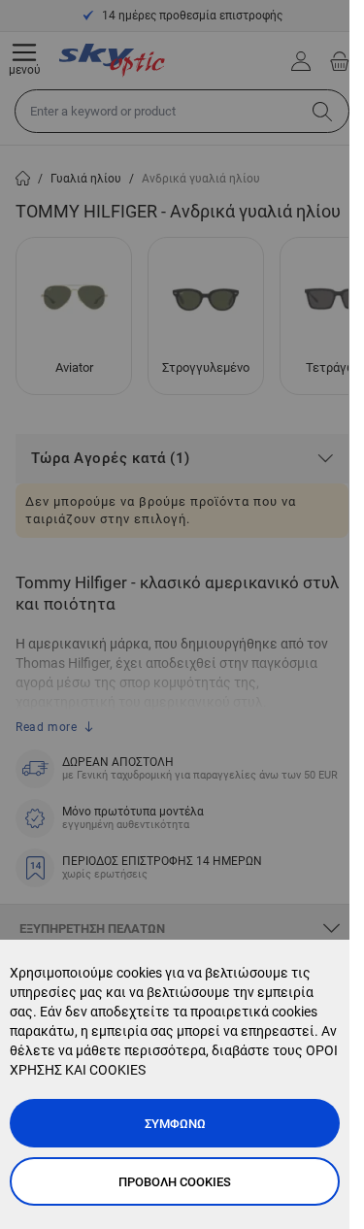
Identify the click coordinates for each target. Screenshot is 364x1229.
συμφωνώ (175, 1123)
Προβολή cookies (174, 1182)
